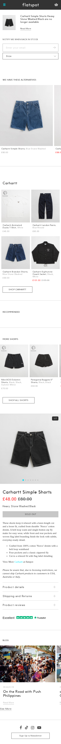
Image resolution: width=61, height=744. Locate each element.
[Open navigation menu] (4, 5)
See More (6, 708)
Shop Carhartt (17, 289)
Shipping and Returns (17, 596)
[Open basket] (56, 5)
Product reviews (14, 605)
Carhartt (18, 562)
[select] (30, 56)
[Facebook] (21, 727)
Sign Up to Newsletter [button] (30, 735)
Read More (25, 28)
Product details (13, 587)
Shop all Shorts (18, 400)
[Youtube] (39, 727)
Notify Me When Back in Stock (20, 39)
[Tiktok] (26, 727)
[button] (23, 480)
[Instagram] (33, 727)
